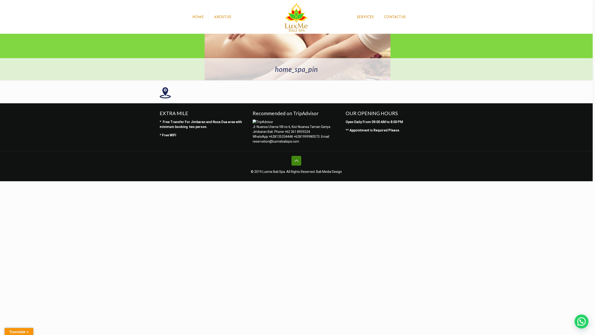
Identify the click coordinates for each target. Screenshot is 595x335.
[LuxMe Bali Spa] (296, 17)
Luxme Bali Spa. (274, 172)
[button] (581, 321)
